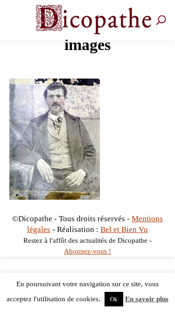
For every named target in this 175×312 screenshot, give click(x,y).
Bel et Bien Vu (124, 229)
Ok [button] (114, 299)
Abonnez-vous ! (87, 251)
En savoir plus (146, 299)
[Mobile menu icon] (16, 20)
